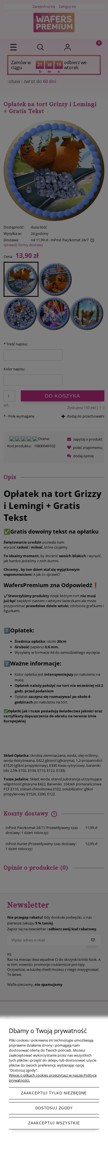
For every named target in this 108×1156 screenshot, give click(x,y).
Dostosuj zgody (54, 1108)
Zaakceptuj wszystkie (54, 1123)
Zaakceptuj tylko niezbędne (54, 1093)
